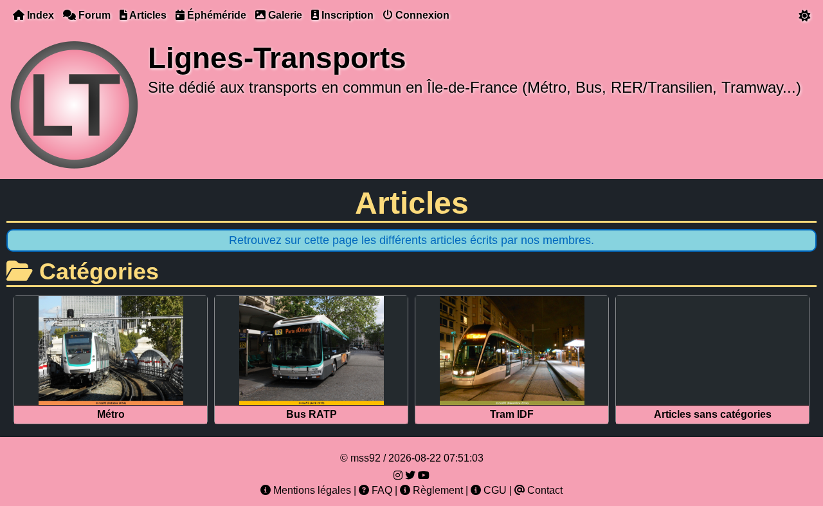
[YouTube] (424, 475)
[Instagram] (397, 475)
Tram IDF (512, 414)
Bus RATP (311, 414)
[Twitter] (410, 475)
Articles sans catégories (713, 414)
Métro (111, 414)
